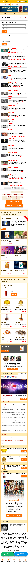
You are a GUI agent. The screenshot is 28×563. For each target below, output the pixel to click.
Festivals (4, 434)
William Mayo (12, 98)
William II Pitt (12, 138)
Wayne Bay (11, 119)
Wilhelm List (12, 181)
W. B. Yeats (11, 112)
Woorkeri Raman (13, 160)
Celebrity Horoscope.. (8, 13)
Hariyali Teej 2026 (11, 440)
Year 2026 (23, 404)
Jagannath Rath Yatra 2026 (7, 439)
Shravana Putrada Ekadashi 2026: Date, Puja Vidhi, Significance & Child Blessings (14, 409)
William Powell (12, 55)
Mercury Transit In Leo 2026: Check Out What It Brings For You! (14, 414)
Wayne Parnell (12, 48)
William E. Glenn (12, 174)
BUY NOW (3, 228)
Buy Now (6, 350)
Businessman (14, 192)
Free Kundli (17, 536)
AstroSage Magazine (7, 401)
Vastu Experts (11, 556)
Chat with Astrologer (22, 1)
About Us (18, 545)
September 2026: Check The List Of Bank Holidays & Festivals (14, 430)
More (16, 4)
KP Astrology (9, 537)
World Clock (23, 533)
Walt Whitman (12, 123)
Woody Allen (12, 61)
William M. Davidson (13, 90)
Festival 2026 (4, 437)
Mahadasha (10, 534)
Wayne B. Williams (13, 152)
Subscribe (23, 398)
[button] (2, 9)
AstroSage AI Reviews (14, 541)
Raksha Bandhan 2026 (16, 442)
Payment (24, 545)
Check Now (9, 243)
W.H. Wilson (11, 145)
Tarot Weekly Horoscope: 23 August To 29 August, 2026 (14, 417)
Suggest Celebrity (14, 202)
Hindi (14, 404)
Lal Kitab (22, 541)
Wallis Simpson (12, 105)
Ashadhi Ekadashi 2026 (18, 439)
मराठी (12, 4)
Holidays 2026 (11, 437)
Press (15, 537)
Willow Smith (12, 68)
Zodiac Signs (17, 534)
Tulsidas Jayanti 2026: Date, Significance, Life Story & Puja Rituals (14, 428)
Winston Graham (13, 82)
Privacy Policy (6, 546)
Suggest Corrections (14, 206)
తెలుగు (8, 4)
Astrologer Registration (18, 547)
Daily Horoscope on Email (20, 395)
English (5, 404)
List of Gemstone (15, 533)
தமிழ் (5, 4)
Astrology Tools (16, 543)
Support (23, 546)
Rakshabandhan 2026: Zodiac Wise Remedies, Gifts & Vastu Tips (14, 425)
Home (2, 13)
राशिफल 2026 (12, 542)
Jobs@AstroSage (8, 547)
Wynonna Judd (12, 132)
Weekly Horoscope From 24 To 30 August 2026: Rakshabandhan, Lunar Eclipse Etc (14, 407)
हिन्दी (1, 4)
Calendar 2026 (19, 437)
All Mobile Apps (22, 373)
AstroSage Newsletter (7, 395)
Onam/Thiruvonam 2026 (6, 442)
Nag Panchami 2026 (19, 440)
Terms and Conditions (15, 546)
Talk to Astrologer (8, 554)
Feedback (24, 543)
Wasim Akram (12, 75)
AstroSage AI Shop (6, 533)
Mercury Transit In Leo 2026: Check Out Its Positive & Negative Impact (14, 422)
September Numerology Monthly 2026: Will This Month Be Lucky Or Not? (14, 420)
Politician (21, 192)
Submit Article (5, 545)
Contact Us (12, 545)
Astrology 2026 (8, 543)
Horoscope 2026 (4, 542)
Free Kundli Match (10, 536)
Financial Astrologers (19, 556)
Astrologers (3, 534)
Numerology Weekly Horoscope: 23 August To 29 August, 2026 (14, 412)
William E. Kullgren (13, 167)
